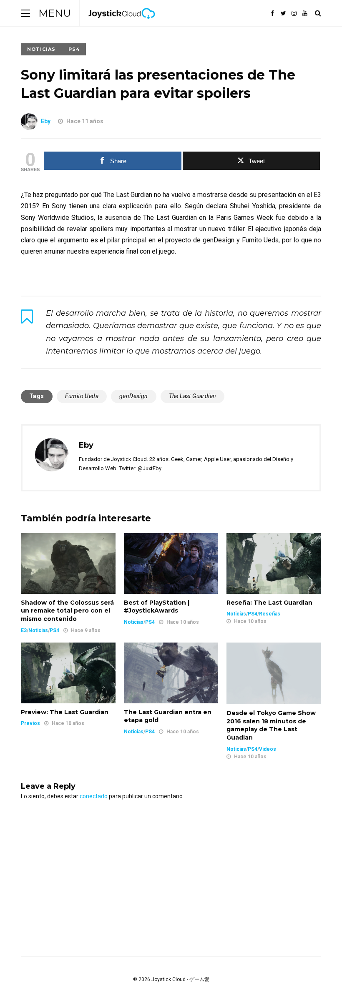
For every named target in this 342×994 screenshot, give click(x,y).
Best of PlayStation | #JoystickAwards (156, 607)
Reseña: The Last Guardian (269, 602)
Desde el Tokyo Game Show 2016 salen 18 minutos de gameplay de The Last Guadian (271, 725)
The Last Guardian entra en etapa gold (167, 716)
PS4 (74, 49)
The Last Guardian (192, 396)
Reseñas (269, 614)
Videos (267, 749)
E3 (24, 630)
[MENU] (25, 13)
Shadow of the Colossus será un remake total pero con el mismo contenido (67, 611)
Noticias (41, 49)
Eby (45, 121)
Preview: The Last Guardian (64, 712)
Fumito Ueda (81, 396)
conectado (94, 796)
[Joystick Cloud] (122, 24)
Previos (30, 723)
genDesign (133, 396)
